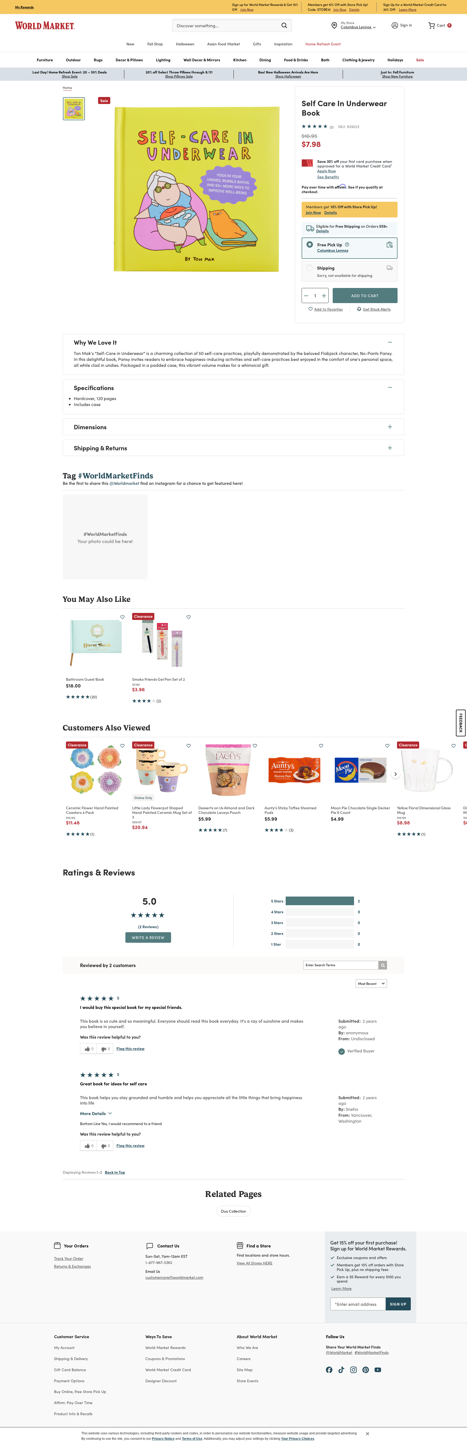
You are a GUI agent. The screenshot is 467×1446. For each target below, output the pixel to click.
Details (354, 9)
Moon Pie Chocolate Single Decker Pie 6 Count (360, 810)
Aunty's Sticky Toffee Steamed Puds (290, 810)
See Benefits (328, 176)
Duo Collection (233, 1211)
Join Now (247, 9)
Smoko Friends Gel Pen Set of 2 (158, 679)
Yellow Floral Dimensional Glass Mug (424, 810)
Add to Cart (365, 295)
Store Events (247, 1380)
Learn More (407, 9)
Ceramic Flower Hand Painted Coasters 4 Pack (92, 810)
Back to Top (115, 1172)
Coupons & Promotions (165, 1358)
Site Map (245, 1369)
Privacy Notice (163, 1439)
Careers (244, 1358)
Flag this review (130, 1048)
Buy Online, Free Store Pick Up (80, 1391)
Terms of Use (192, 1439)
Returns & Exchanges (72, 1266)
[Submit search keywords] (284, 25)
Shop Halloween (288, 76)
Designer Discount (161, 1380)
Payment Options (69, 1380)
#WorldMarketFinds (372, 1352)
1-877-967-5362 (158, 1262)
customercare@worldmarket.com (174, 1277)
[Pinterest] (365, 1369)
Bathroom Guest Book (85, 679)
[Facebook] (329, 1369)
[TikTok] (341, 1369)
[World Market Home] (45, 25)
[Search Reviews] (382, 965)
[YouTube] (378, 1369)
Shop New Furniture (397, 76)
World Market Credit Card (168, 1369)
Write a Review (148, 937)
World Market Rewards (165, 1347)
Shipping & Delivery (71, 1358)
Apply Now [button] (326, 170)
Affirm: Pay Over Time (73, 1402)
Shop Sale (70, 76)
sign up (398, 1304)
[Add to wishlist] (122, 617)
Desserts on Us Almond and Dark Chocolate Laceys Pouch (226, 810)
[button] (45, 60)
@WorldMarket (339, 1352)
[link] (440, 25)
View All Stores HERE (254, 1263)
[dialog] (233, 1436)
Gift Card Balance (70, 1369)
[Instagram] (353, 1369)
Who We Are (247, 1347)
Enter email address (356, 1304)
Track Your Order (68, 1258)
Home (67, 87)
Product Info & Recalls (73, 1413)
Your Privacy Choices (297, 1439)
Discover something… (197, 25)
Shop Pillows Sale (179, 76)
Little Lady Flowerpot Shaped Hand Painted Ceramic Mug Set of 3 (162, 812)
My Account (64, 1347)
